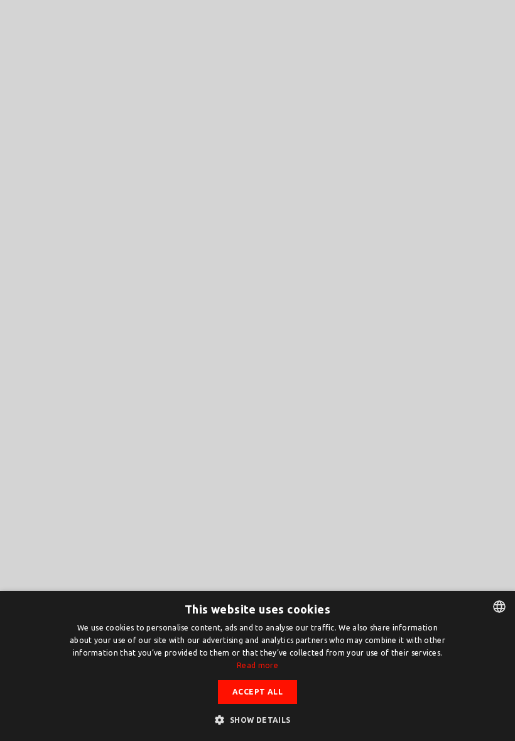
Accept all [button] (257, 692)
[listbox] (499, 606)
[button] (257, 719)
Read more (257, 665)
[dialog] (257, 666)
